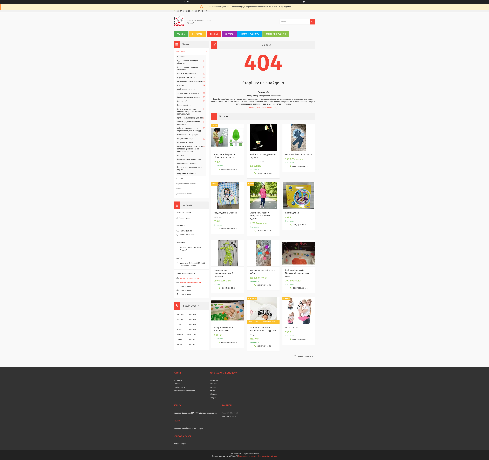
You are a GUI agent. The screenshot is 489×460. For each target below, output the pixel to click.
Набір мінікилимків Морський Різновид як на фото (297, 273)
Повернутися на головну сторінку (263, 107)
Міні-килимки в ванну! (186, 89)
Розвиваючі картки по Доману (190, 81)
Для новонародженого (186, 73)
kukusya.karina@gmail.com (190, 282)
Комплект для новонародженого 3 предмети (223, 273)
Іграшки (180, 85)
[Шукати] (312, 21)
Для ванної (182, 101)
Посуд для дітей (184, 105)
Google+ (213, 398)
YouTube (213, 384)
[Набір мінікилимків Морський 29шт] (227, 310)
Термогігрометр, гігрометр (188, 93)
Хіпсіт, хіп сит (291, 328)
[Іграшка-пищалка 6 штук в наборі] (263, 253)
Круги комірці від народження (190, 118)
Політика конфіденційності (267, 456)
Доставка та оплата (250, 34)
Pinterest (213, 394)
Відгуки (179, 189)
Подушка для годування (187, 139)
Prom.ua (256, 454)
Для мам (180, 155)
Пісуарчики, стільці (185, 142)
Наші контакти (179, 387)
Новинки (181, 57)
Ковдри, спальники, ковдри (188, 97)
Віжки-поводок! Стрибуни (187, 135)
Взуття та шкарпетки (186, 77)
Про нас (214, 34)
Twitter (212, 391)
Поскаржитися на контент (247, 456)
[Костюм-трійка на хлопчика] (298, 137)
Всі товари (197, 34)
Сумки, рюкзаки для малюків (189, 159)
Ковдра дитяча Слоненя (225, 213)
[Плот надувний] (298, 195)
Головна (181, 34)
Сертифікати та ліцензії (186, 184)
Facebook (213, 387)
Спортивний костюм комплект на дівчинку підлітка (260, 216)
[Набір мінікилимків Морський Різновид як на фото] (298, 253)
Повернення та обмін (276, 34)
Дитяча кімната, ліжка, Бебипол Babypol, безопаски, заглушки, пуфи (189, 111)
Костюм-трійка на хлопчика (298, 155)
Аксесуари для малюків (187, 163)
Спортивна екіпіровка (186, 173)
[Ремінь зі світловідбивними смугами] (263, 137)
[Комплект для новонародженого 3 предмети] (227, 253)
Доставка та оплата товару (184, 391)
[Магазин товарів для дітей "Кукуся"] (179, 26)
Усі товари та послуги (304, 356)
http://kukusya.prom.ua (189, 278)
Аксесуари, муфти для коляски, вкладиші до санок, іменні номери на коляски (190, 149)
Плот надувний (292, 213)
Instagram (214, 380)
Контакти (229, 34)
